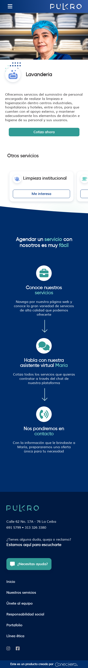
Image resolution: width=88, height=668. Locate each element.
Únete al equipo (19, 603)
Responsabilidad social (25, 614)
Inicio (10, 582)
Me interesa (41, 194)
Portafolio (14, 625)
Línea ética (15, 636)
